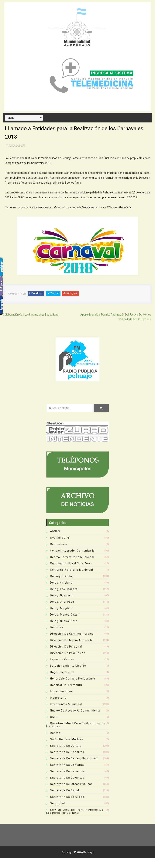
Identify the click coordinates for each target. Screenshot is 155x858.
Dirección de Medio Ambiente (71, 640)
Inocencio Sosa (61, 691)
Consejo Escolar (61, 576)
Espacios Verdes (62, 659)
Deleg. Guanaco (61, 595)
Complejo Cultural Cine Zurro (71, 563)
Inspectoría (58, 697)
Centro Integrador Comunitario (72, 550)
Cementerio (58, 544)
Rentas (55, 732)
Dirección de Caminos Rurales (72, 633)
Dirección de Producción (67, 653)
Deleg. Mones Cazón (65, 614)
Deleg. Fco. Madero (64, 589)
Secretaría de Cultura (66, 745)
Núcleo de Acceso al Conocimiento (75, 710)
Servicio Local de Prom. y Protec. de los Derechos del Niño (74, 811)
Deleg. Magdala (61, 608)
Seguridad (57, 803)
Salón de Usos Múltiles (66, 739)
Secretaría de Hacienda (67, 771)
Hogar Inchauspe (62, 672)
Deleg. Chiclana (61, 582)
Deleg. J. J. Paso (62, 601)
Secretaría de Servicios (67, 796)
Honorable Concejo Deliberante (72, 678)
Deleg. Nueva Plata (64, 621)
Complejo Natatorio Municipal (71, 569)
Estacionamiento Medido (68, 665)
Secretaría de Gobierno (67, 764)
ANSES (55, 531)
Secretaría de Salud (64, 790)
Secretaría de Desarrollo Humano (74, 758)
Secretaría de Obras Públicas (71, 784)
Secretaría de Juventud (67, 777)
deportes (56, 627)
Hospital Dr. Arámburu (66, 685)
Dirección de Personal (66, 646)
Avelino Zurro (60, 537)
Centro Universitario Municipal (72, 557)
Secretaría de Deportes (67, 752)
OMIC (54, 717)
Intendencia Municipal (66, 704)
